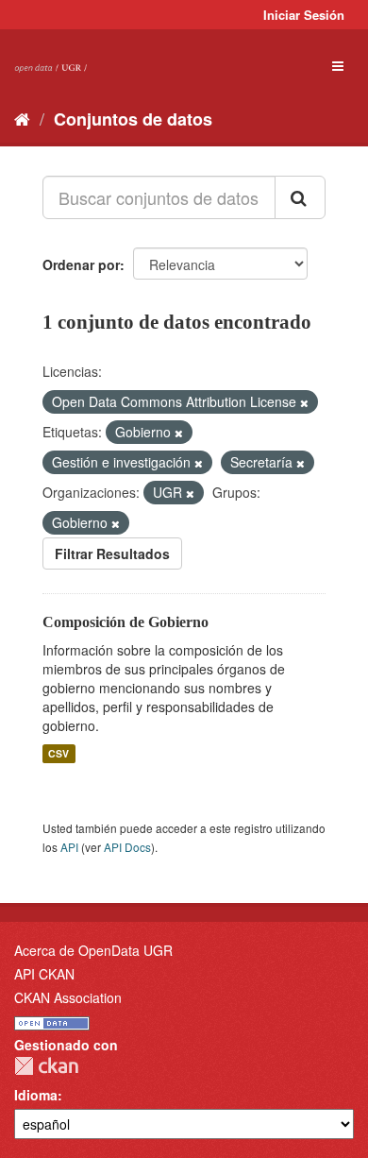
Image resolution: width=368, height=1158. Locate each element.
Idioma (36, 1094)
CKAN (46, 1066)
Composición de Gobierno (125, 622)
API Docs (127, 847)
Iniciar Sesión (303, 15)
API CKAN (44, 973)
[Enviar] (300, 197)
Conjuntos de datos (133, 119)
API (69, 847)
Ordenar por (81, 264)
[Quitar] (304, 402)
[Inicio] (22, 118)
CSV (58, 753)
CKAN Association (68, 997)
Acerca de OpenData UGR (93, 950)
